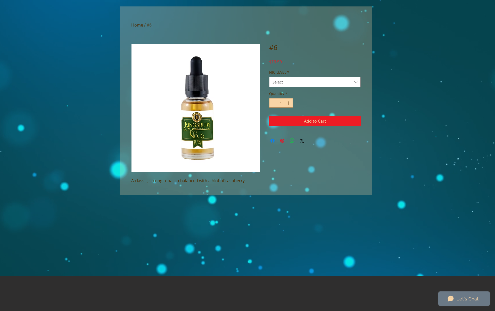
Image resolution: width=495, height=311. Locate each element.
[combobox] (315, 82)
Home (137, 25)
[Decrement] (273, 102)
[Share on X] (302, 141)
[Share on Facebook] (272, 141)
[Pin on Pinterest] (282, 141)
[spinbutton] (281, 102)
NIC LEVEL (279, 72)
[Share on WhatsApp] (292, 141)
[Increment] (289, 102)
